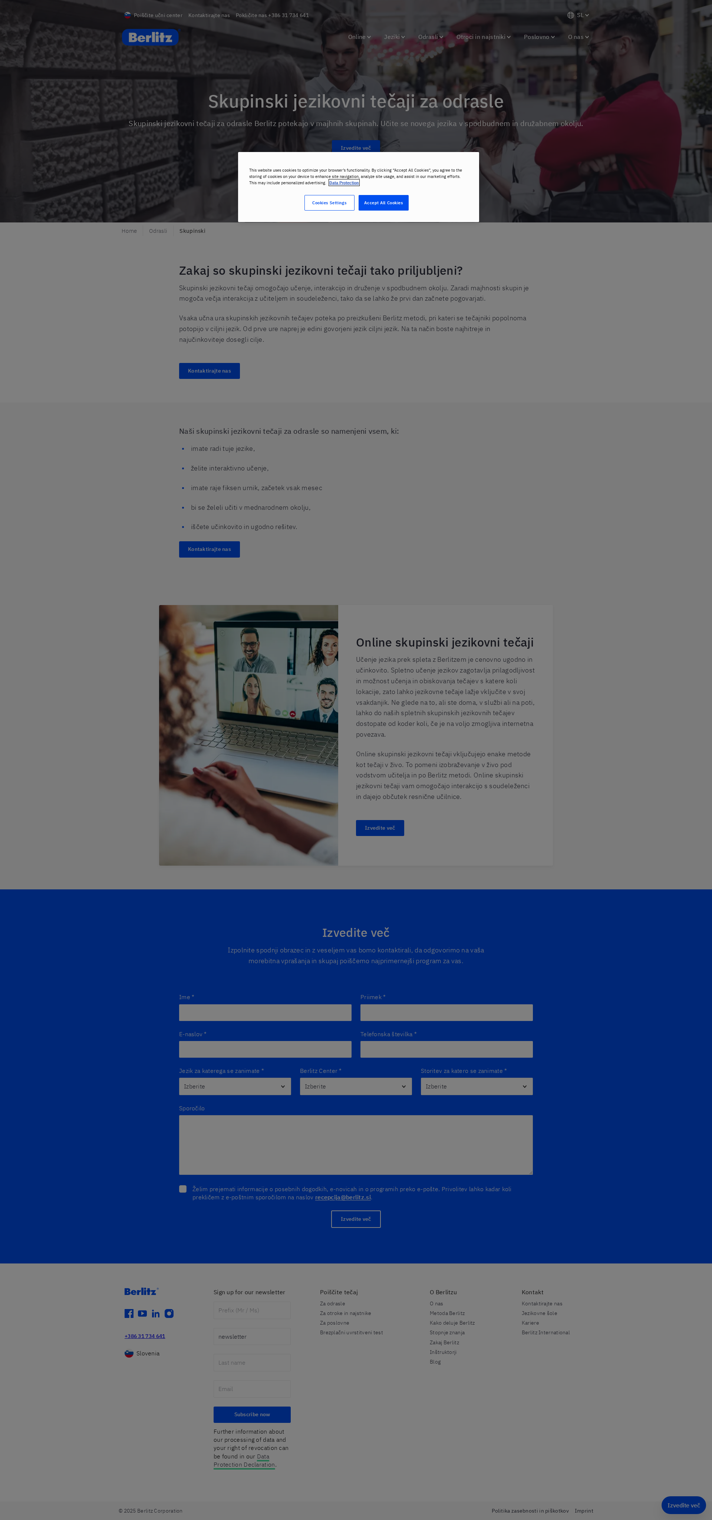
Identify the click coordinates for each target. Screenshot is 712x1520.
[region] (358, 187)
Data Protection (344, 182)
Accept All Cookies (383, 202)
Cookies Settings (329, 202)
